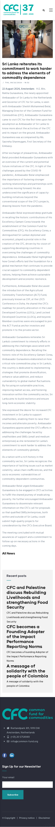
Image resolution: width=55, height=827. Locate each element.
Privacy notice (27, 818)
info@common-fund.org (24, 741)
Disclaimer (44, 818)
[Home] (18, 9)
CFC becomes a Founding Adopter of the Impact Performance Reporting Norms (26, 636)
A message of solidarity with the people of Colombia (27, 670)
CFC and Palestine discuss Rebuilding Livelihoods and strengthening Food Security (27, 597)
